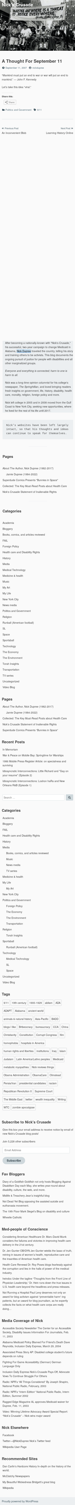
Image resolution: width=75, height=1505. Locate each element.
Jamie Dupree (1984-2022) (22, 474)
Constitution (26, 1035)
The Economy (11, 652)
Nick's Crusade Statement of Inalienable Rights (30, 492)
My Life (7, 593)
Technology (9, 646)
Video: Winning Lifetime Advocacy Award (26, 1411)
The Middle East (13, 1099)
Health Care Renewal (15, 1264)
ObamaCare (39, 1075)
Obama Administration (16, 1075)
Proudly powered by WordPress (20, 1501)
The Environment (12, 658)
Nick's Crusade (17, 4)
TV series (8, 675)
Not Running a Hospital (16, 1292)
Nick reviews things (43, 1067)
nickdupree (38, 67)
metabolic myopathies (16, 1067)
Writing (62, 1099)
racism (53, 1083)
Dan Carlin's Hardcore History (20, 1466)
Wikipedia (8, 1488)
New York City (11, 599)
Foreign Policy (11, 546)
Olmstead (55, 1075)
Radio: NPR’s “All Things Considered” (24, 1382)
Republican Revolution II (18, 1091)
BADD (55, 1019)
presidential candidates (32, 1083)
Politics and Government (18, 109)
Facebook (8, 1435)
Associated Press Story (16, 1352)
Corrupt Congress (46, 1035)
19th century (19, 1003)
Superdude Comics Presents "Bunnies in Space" (30, 480)
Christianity (10, 1035)
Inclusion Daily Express (16, 1372)
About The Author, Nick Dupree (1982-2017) (28, 468)
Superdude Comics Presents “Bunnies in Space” (30, 730)
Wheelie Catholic (12, 1217)
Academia (8, 523)
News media (10, 605)
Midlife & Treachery (14, 1195)
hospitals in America (32, 1043)
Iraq (54, 1051)
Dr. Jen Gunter (11, 1250)
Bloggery (8, 529)
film (62, 1035)
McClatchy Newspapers (16, 1476)
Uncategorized (11, 681)
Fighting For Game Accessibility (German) (27, 1362)
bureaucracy (43, 1027)
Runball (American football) (18, 622)
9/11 (39, 109)
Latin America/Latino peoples (33, 1059)
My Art (6, 587)
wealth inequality (45, 1099)
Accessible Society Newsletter (20, 1328)
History (7, 558)
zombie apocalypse (23, 1107)
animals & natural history (18, 1019)
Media (6, 564)
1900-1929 (35, 1003)
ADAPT (8, 1011)
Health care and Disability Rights (21, 552)
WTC (6, 1107)
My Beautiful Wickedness (17, 1482)
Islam (63, 1051)
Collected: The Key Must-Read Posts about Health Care (35, 486)
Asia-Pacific (41, 1019)
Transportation (11, 669)
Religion (7, 617)
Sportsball (8, 640)
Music (6, 581)
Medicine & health (13, 575)
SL (4, 628)
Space (6, 634)
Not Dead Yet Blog (13, 1201)
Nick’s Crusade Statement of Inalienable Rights (30, 724)
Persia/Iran (10, 1083)
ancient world (36, 1011)
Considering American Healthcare (22, 1236)
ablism (48, 1003)
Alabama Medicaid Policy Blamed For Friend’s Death (33, 1342)
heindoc (7, 1278)
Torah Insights (11, 664)
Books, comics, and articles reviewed (24, 534)
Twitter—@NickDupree (16, 1441)
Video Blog (9, 687)
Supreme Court (43, 1091)
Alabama (20, 1011)
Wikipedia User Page (15, 1447)
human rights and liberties (18, 1051)
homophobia (11, 1043)
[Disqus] (37, 185)
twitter (28, 1099)
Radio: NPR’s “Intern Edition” (19, 1392)
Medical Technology (14, 570)
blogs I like (10, 1027)
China (65, 1027)
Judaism (8, 1059)
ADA (58, 1003)
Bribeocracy (26, 1027)
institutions (43, 1051)
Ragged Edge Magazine (16, 1402)
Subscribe (14, 1160)
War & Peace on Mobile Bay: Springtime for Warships (33, 755)
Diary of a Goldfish (13, 1181)
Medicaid (58, 1059)
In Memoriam (10, 749)
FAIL (5, 540)
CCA (55, 1027)
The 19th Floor (11, 1211)
